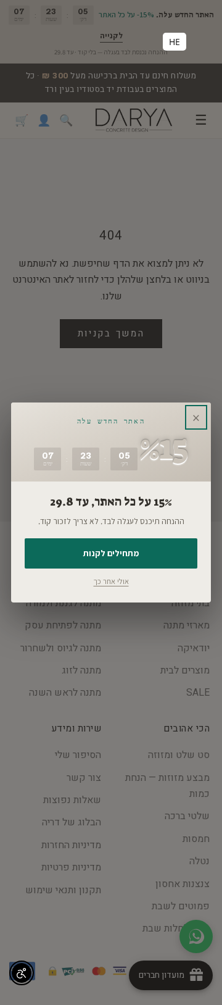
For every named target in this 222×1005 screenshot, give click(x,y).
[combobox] (174, 42)
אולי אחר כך (111, 581)
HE (174, 42)
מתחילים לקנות (111, 553)
